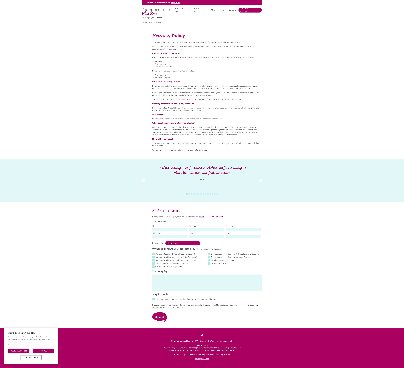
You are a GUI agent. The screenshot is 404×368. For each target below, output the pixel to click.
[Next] (260, 180)
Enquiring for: (158, 243)
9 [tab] (205, 194)
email (201, 217)
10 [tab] (208, 194)
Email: (228, 233)
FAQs (212, 10)
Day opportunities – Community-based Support (231, 257)
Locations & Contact (246, 10)
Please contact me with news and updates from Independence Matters (185, 299)
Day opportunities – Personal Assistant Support (175, 254)
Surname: (230, 226)
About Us (197, 10)
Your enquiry (159, 271)
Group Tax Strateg (232, 348)
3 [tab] (191, 194)
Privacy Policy (169, 348)
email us (175, 2)
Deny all (43, 351)
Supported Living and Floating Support (172, 263)
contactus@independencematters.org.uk (208, 100)
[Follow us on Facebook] (202, 335)
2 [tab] (189, 194)
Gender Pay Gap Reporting (215, 350)
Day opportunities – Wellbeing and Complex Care (176, 260)
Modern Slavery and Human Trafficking (185, 350)
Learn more (11, 345)
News (221, 10)
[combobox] (183, 243)
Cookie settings (31, 357)
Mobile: (192, 233)
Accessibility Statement (186, 348)
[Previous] (143, 180)
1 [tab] (187, 194)
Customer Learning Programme (168, 267)
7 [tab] (201, 194)
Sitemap (231, 350)
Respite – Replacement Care (223, 260)
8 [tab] (203, 194)
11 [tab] (210, 194)
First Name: (194, 226)
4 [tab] (194, 194)
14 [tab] (217, 194)
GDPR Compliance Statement (209, 348)
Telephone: (157, 233)
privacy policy (179, 307)
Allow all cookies (19, 351)
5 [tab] (196, 194)
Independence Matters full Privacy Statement (183, 150)
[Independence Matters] (156, 11)
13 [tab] (215, 194)
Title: (154, 226)
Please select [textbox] (172, 243)
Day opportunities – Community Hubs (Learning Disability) (235, 254)
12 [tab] (212, 194)
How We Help (178, 10)
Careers (232, 10)
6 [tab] (198, 194)
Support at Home (218, 263)
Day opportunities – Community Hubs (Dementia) (176, 257)
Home (144, 22)
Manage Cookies (202, 359)
